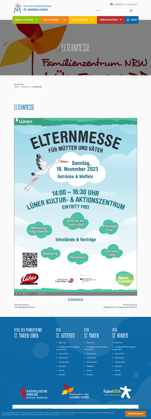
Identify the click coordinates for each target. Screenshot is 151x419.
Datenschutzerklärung (66, 415)
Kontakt (62, 375)
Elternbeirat (63, 358)
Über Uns (62, 343)
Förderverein (64, 362)
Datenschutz (113, 408)
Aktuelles (25, 87)
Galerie (61, 370)
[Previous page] (16, 293)
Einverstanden (135, 414)
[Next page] (20, 293)
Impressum (125, 408)
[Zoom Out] (31, 293)
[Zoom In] (35, 293)
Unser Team (63, 354)
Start (16, 87)
